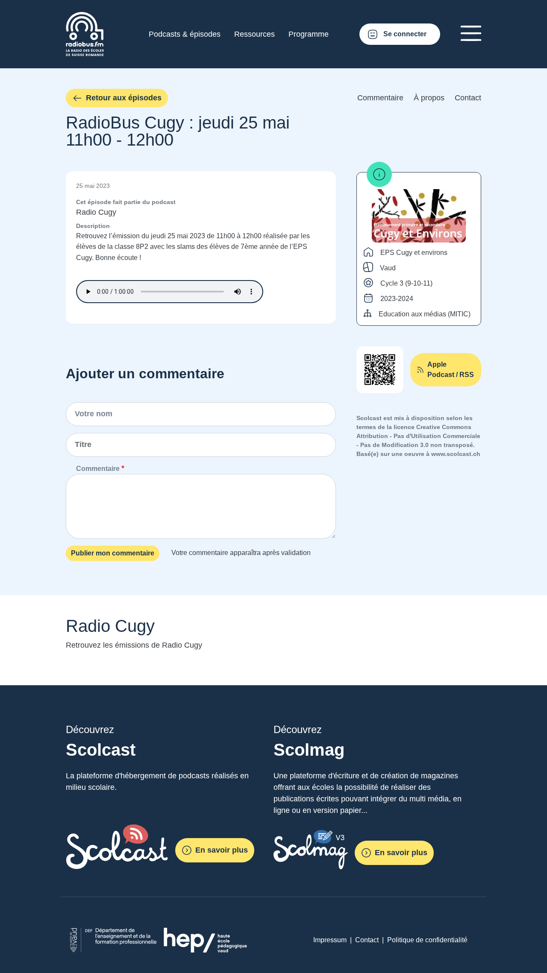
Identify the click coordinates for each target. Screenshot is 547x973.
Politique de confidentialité (427, 940)
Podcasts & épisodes (185, 34)
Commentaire (380, 98)
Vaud (388, 268)
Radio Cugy (96, 212)
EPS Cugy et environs (413, 252)
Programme (308, 34)
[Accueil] (85, 16)
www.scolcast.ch (455, 453)
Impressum (330, 940)
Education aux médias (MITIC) (425, 314)
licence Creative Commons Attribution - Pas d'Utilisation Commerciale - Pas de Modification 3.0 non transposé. (418, 436)
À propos (429, 98)
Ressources (254, 34)
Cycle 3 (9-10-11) (406, 283)
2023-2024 (396, 298)
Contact (468, 98)
